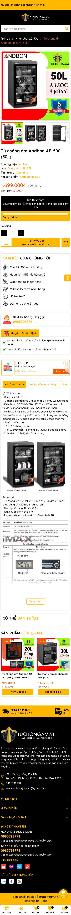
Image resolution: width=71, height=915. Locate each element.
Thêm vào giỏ (17, 691)
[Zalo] (3, 881)
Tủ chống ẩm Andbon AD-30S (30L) (53, 675)
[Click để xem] (35, 85)
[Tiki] (19, 866)
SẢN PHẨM (21, 633)
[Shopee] (3, 866)
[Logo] (35, 17)
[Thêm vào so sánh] (30, 648)
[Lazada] (11, 866)
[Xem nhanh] (30, 654)
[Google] (19, 881)
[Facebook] (11, 881)
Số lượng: (6, 225)
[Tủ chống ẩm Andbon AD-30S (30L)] (53, 654)
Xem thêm (35, 601)
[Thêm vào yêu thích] (66, 242)
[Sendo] (27, 866)
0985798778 (22, 321)
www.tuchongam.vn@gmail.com (26, 788)
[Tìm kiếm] (66, 28)
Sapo (44, 901)
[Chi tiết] (65, 363)
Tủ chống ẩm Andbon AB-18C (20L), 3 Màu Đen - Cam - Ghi (17, 675)
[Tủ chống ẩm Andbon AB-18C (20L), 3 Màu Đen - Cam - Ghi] (17, 654)
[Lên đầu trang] (63, 883)
